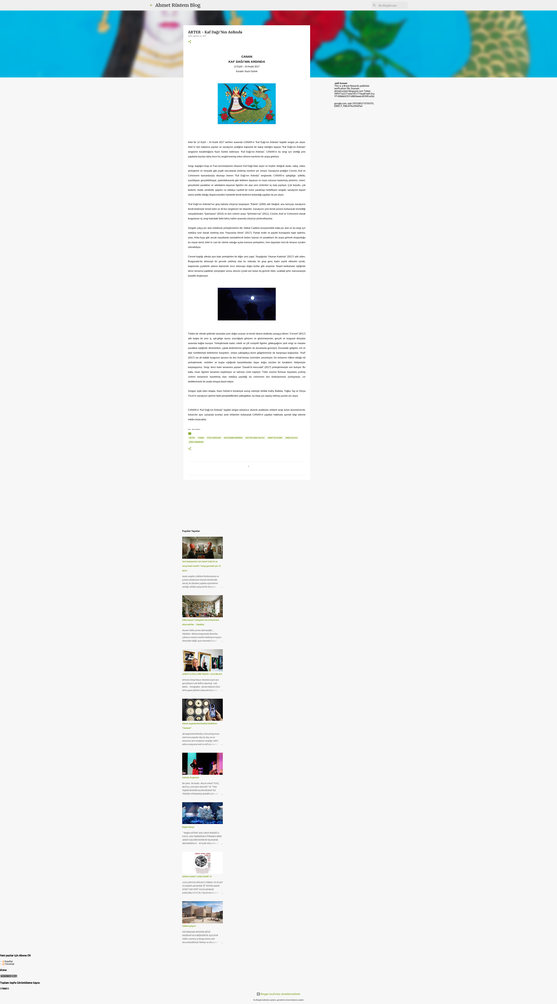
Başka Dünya (188, 827)
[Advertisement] (246, 504)
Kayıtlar (8, 961)
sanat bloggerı (275, 438)
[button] (189, 42)
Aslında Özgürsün (190, 777)
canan (201, 438)
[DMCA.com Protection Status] (8, 976)
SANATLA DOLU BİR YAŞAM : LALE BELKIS (202, 674)
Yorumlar (9, 964)
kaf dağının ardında (233, 438)
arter (192, 438)
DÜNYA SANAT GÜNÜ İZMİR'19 (196, 876)
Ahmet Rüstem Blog (177, 5)
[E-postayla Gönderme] (189, 435)
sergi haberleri (196, 442)
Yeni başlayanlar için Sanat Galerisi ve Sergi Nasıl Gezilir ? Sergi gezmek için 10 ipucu (201, 566)
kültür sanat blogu (255, 438)
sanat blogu (291, 438)
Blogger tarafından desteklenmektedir (280, 994)
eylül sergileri (214, 438)
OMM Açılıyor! (189, 926)
